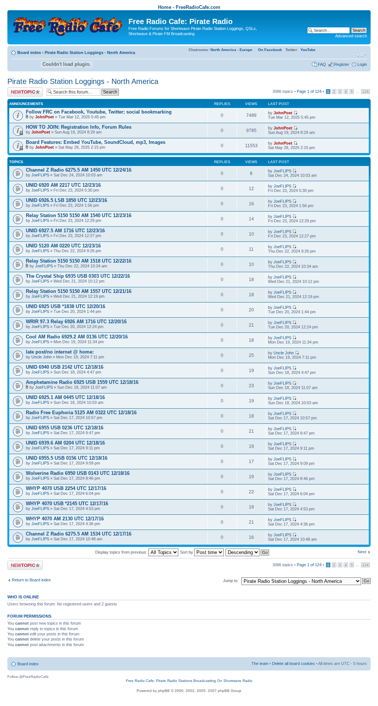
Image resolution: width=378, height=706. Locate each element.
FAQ (322, 64)
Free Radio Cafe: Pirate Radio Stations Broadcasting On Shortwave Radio (189, 681)
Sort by (187, 552)
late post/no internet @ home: (60, 352)
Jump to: (230, 580)
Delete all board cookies (293, 663)
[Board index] (68, 24)
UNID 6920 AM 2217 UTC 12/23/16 (63, 185)
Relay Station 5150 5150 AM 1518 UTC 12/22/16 (78, 261)
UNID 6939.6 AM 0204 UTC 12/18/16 (65, 443)
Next (362, 552)
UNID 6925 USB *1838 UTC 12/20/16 (65, 306)
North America (223, 50)
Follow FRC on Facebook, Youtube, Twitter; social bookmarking (99, 112)
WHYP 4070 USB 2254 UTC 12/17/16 (66, 488)
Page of (309, 91)
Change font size (361, 55)
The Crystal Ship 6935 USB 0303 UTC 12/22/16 (78, 276)
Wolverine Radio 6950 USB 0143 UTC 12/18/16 (78, 473)
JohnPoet (44, 117)
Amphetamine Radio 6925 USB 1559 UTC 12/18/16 (82, 382)
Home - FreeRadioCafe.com (189, 7)
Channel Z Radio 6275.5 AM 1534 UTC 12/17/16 (78, 534)
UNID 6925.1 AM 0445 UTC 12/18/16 (65, 397)
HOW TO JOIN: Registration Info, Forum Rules (78, 127)
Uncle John (41, 357)
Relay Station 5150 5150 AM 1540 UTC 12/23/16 (78, 215)
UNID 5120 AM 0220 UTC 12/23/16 (63, 246)
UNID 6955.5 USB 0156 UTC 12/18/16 (66, 458)
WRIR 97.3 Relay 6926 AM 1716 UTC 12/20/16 (76, 321)
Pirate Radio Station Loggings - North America (90, 52)
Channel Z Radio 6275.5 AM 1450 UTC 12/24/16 (78, 170)
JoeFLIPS (40, 175)
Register (341, 64)
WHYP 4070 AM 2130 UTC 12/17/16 (65, 518)
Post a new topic (22, 89)
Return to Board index (31, 580)
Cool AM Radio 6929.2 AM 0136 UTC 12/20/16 (77, 337)
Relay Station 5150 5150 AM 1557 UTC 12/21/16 (78, 291)
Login (362, 64)
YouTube (308, 50)
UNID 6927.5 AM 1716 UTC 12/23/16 (65, 230)
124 (365, 91)
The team (259, 663)
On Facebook (270, 50)
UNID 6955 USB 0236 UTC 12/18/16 (64, 427)
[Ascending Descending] (248, 552)
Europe (246, 50)
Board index (29, 52)
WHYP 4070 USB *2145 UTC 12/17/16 (67, 503)
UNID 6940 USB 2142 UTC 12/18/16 (64, 367)
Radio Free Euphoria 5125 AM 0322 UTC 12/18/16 (81, 412)
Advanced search (351, 36)
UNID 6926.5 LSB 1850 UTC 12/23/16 (66, 200)
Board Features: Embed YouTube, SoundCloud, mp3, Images (95, 142)
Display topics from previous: (121, 552)
